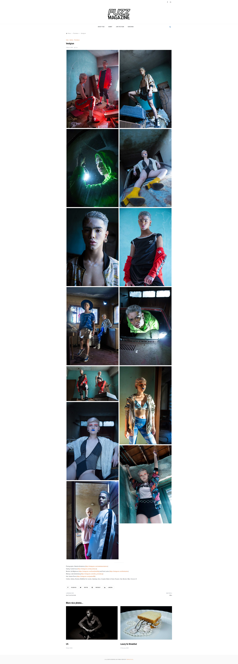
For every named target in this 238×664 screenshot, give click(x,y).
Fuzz (76, 47)
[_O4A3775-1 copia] (145, 247)
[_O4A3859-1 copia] (145, 405)
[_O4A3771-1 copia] (92, 89)
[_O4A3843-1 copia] (92, 326)
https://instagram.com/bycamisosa (87, 569)
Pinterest (98, 587)
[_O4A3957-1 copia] (92, 441)
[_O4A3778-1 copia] (92, 383)
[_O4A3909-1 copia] (92, 168)
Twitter (86, 587)
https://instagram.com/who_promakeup (92, 574)
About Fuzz (101, 26)
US (67, 644)
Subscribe (131, 26)
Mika (170, 595)
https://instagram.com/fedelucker (119, 571)
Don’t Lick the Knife (71, 595)
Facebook (73, 587)
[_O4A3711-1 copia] (145, 89)
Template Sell (130, 659)
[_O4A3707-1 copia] (92, 247)
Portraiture (77, 40)
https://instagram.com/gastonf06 (86, 576)
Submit (110, 26)
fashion (71, 40)
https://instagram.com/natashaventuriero (96, 566)
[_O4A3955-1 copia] (145, 168)
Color (67, 40)
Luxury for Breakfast (128, 644)
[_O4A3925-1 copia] (145, 326)
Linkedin (110, 587)
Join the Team (120, 26)
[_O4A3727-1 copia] (145, 484)
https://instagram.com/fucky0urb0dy (89, 571)
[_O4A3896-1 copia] (92, 520)
